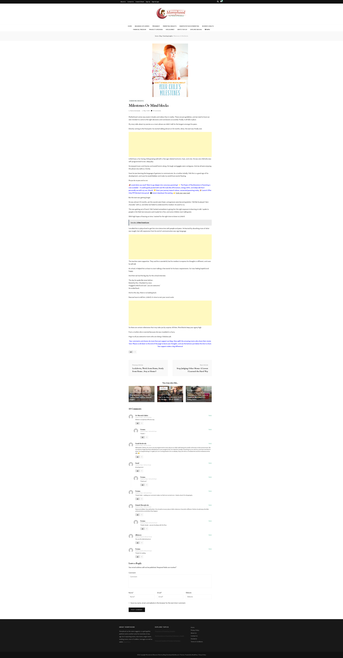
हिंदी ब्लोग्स (207, 29)
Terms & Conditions (197, 641)
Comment (132, 573)
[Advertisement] (170, 144)
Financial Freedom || (161, 641)
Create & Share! (140, 1)
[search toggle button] (218, 1)
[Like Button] (131, 352)
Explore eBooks (196, 29)
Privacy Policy (195, 630)
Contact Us (130, 1)
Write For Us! (182, 29)
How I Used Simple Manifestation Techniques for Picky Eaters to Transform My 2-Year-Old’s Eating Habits (198, 396)
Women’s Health (208, 26)
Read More (127, 642)
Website (188, 593)
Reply (210, 415)
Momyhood (149, 655)
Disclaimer (194, 639)
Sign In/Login (155, 1)
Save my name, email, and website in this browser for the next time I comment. (158, 603)
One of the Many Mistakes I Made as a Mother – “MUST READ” (170, 398)
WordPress (195, 655)
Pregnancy (156, 26)
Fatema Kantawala (135, 111)
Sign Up (148, 1)
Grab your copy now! (183, 193)
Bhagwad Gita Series (142, 26)
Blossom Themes (180, 655)
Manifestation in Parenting (189, 26)
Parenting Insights (170, 26)
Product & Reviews (156, 29)
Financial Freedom (139, 29)
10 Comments (157, 111)
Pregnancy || (159, 631)
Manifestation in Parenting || (164, 636)
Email (159, 593)
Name (131, 593)
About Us (123, 1)
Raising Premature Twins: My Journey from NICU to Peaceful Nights (140, 397)
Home (130, 26)
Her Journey (170, 29)
